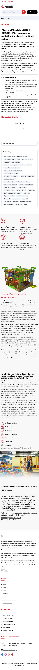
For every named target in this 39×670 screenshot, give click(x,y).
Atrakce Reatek (7, 603)
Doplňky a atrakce (8, 630)
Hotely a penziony (11, 434)
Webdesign (34, 663)
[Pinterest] (13, 655)
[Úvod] (7, 6)
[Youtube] (9, 655)
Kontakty (5, 597)
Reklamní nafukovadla (9, 600)
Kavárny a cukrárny (11, 423)
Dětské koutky (7, 627)
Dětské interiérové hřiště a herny (20, 663)
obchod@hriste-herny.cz (11, 518)
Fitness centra (9, 438)
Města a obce (9, 445)
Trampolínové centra (9, 624)
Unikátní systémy (8, 618)
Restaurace (8, 431)
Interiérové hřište (8, 615)
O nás (4, 584)
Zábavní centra (9, 441)
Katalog (5, 587)
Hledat (24, 12)
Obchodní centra (10, 427)
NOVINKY (5, 593)
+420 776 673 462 (8, 1)
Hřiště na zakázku (8, 621)
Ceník (4, 590)
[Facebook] (3, 655)
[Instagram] (6, 655)
